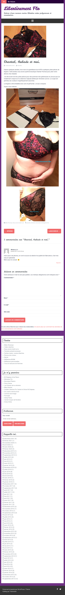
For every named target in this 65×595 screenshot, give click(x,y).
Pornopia (7, 395)
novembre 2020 (9, 443)
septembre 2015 (9, 537)
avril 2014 (7, 566)
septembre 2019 (9, 455)
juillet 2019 (7, 457)
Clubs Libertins (9, 347)
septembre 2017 (9, 488)
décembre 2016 (9, 506)
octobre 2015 (8, 535)
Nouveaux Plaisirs (9, 381)
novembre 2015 (9, 533)
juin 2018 (7, 471)
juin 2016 (7, 519)
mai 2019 (7, 461)
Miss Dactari (8, 387)
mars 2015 (7, 550)
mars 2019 (7, 463)
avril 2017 (7, 498)
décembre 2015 (9, 531)
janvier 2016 (8, 529)
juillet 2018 (7, 469)
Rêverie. (9, 231)
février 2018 (8, 480)
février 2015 (8, 552)
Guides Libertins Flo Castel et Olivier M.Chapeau (19, 389)
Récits (6, 357)
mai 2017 (7, 496)
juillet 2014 (7, 560)
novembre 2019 (9, 453)
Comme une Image (10, 393)
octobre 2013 (8, 577)
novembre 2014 (9, 554)
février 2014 (8, 570)
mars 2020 (7, 447)
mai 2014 (7, 564)
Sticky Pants (8, 398)
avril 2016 (7, 523)
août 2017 (7, 490)
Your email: (6, 415)
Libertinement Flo (22, 8)
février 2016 (8, 527)
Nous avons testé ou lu (18, 222)
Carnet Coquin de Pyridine (12, 400)
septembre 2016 (9, 513)
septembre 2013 (9, 579)
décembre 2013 (9, 574)
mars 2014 (7, 568)
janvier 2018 (8, 482)
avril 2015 (7, 548)
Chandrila (19, 65)
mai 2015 (7, 546)
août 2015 (7, 539)
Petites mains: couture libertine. (14, 353)
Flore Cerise (8, 383)
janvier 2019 (8, 465)
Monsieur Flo (8, 379)
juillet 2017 (7, 492)
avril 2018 (7, 476)
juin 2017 (7, 494)
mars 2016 (7, 525)
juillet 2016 (7, 517)
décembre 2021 (9, 438)
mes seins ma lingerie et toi (42, 222)
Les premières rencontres (17, 2)
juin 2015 (7, 544)
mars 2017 (7, 500)
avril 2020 (7, 445)
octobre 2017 (8, 486)
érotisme (33, 222)
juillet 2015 (7, 541)
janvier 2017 (8, 504)
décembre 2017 (9, 484)
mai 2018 (7, 473)
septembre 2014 (9, 556)
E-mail (6, 305)
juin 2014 (7, 562)
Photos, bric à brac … (10, 355)
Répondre (58, 262)
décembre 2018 (9, 467)
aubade (28, 222)
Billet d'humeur (8, 222)
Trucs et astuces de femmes (13, 363)
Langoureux (54, 231)
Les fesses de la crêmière (12, 385)
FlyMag (5, 591)
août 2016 (7, 515)
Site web (7, 312)
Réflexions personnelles (11, 361)
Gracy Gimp (8, 402)
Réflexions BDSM (9, 359)
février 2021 (8, 440)
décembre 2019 (9, 451)
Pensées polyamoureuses (12, 351)
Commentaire (9, 277)
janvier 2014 (8, 572)
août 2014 (7, 558)
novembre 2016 (9, 509)
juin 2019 (7, 459)
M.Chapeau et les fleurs (11, 377)
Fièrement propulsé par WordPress (14, 589)
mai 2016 (7, 521)
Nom (6, 298)
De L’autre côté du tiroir (11, 391)
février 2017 (8, 502)
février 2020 (8, 449)
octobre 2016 (8, 511)
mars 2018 (7, 478)
